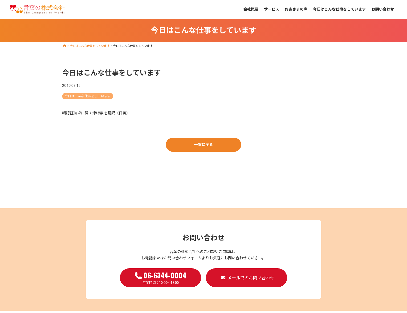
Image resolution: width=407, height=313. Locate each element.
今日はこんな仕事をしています (339, 9)
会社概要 (250, 9)
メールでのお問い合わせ (251, 277)
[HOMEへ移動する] (65, 46)
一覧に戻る (203, 144)
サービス (271, 9)
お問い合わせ (382, 9)
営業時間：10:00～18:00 (164, 277)
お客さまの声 (296, 9)
